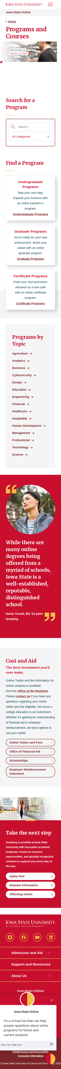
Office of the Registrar (32, 691)
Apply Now (17, 876)
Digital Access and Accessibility (30, 1051)
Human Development (26, 425)
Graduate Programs (30, 231)
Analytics (18, 360)
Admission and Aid (27, 953)
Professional (21, 440)
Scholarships (18, 760)
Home (12, 21)
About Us (19, 976)
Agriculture (20, 353)
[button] (50, 1058)
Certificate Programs (30, 276)
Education (19, 389)
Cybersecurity (22, 375)
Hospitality (19, 418)
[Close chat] (51, 1000)
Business (18, 368)
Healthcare (19, 411)
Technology (20, 447)
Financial (18, 404)
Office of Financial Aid (24, 751)
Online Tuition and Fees (25, 742)
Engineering (20, 396)
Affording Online (21, 894)
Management (21, 433)
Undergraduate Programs (30, 214)
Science (17, 454)
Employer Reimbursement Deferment (27, 771)
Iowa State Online (18, 12)
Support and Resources (30, 964)
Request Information (23, 885)
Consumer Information (30, 1055)
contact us (23, 696)
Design (17, 382)
